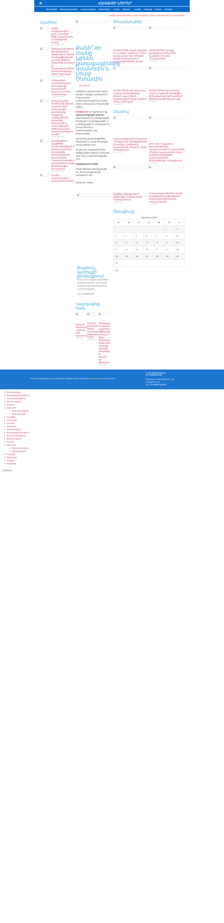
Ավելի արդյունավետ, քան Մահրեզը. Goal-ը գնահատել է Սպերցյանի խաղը (140, 15)
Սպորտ (158, 9)
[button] (127, 9)
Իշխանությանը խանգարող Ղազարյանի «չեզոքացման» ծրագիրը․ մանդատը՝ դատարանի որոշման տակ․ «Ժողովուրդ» (130, 144)
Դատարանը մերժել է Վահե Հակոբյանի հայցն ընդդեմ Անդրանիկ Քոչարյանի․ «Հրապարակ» (165, 197)
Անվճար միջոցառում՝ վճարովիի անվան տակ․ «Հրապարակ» (128, 197)
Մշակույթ (148, 9)
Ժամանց (168, 9)
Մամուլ (117, 9)
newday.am (96, 378)
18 (126, 249)
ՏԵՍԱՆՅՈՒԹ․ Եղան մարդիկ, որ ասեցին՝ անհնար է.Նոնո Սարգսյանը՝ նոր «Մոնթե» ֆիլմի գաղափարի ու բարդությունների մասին (130, 56)
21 (157, 249)
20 (147, 249)
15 (167, 243)
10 (116, 243)
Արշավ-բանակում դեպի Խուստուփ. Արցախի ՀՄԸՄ (94, 330)
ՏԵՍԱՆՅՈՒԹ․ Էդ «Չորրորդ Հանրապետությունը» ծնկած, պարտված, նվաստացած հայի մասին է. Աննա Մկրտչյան (130, 96)
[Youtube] (207, 379)
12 (137, 243)
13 (147, 243)
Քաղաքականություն (69, 9)
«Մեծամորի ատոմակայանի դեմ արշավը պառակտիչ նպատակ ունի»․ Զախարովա (61, 87)
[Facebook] (199, 379)
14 (157, 243)
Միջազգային (19, 414)
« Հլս (115, 270)
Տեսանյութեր (51, 9)
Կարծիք (137, 9)
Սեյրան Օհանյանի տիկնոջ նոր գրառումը (82, 330)
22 (167, 249)
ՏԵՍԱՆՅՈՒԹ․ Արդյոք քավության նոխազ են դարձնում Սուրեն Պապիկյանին (162, 54)
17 (116, 249)
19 (137, 249)
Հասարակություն (88, 9)
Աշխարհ (126, 9)
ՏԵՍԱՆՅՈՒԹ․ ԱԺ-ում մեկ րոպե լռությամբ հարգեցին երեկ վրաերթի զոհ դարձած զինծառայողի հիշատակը (166, 94)
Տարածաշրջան (20, 410)
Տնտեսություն (104, 9)
